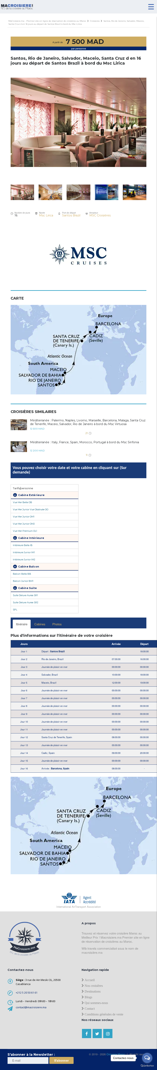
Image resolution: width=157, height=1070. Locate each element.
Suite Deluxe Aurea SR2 (25, 602)
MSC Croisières (100, 215)
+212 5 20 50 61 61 (26, 992)
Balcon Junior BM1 (23, 581)
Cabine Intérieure (31, 537)
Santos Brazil (71, 215)
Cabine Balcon (28, 566)
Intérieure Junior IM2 (24, 559)
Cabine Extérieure (31, 495)
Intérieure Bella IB (23, 545)
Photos (57, 624)
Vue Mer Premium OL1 (25, 530)
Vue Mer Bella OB (22, 502)
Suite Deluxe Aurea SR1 (25, 595)
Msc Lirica (46, 215)
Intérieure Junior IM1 (24, 552)
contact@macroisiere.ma (31, 1007)
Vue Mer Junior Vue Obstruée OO (30, 509)
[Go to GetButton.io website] (147, 1065)
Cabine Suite (27, 588)
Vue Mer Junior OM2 (24, 523)
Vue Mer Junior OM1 (23, 516)
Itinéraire (21, 624)
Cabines (39, 624)
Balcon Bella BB (22, 573)
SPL (15, 609)
